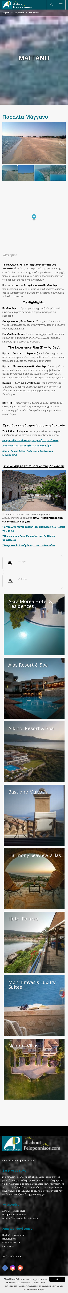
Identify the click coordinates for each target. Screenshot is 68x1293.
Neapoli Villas (23, 1045)
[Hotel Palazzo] (34, 942)
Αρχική (5, 12)
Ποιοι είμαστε (9, 1238)
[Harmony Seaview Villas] (34, 878)
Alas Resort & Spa (28, 664)
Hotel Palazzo (23, 918)
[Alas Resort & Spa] (34, 688)
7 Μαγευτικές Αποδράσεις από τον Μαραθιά (28, 545)
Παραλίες (19, 12)
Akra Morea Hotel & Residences (30, 603)
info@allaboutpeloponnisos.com (18, 1160)
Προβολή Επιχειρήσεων (13, 1234)
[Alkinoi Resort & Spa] (34, 751)
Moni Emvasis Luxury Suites (32, 984)
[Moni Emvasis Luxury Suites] (34, 1005)
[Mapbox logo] (10, 255)
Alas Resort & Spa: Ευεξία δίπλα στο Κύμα (26, 445)
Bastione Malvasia (28, 791)
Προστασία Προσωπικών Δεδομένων (20, 1218)
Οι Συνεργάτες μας (11, 1242)
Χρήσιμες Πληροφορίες (13, 1210)
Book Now (60, 652)
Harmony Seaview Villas (34, 855)
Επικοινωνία (8, 1246)
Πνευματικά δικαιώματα (14, 1214)
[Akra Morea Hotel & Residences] (34, 624)
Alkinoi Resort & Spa (31, 728)
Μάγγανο (34, 12)
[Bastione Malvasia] (34, 815)
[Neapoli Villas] (34, 1069)
